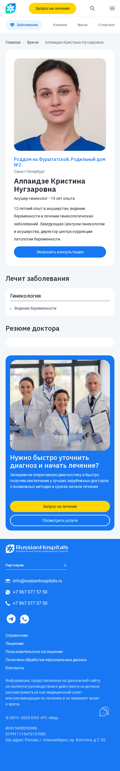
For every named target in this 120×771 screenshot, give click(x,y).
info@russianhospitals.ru (37, 581)
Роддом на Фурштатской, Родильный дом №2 (59, 162)
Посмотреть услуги (60, 520)
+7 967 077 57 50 (30, 592)
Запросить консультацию (60, 252)
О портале (106, 25)
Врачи (82, 25)
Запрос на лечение (52, 8)
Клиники (60, 25)
